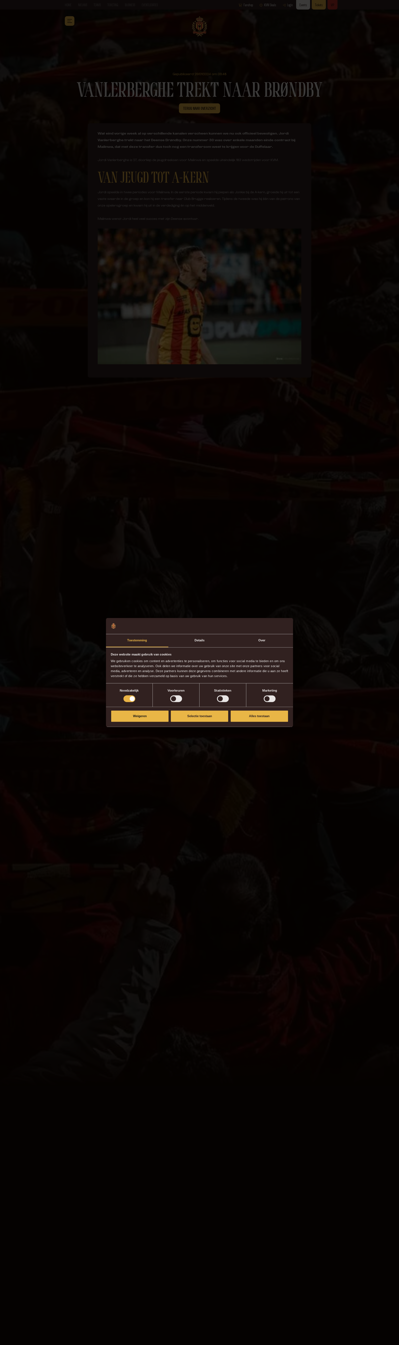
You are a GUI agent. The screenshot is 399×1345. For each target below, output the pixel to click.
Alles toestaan (259, 716)
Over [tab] (261, 640)
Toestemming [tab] (137, 640)
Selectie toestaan (199, 716)
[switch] (176, 699)
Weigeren (140, 716)
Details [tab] (200, 640)
